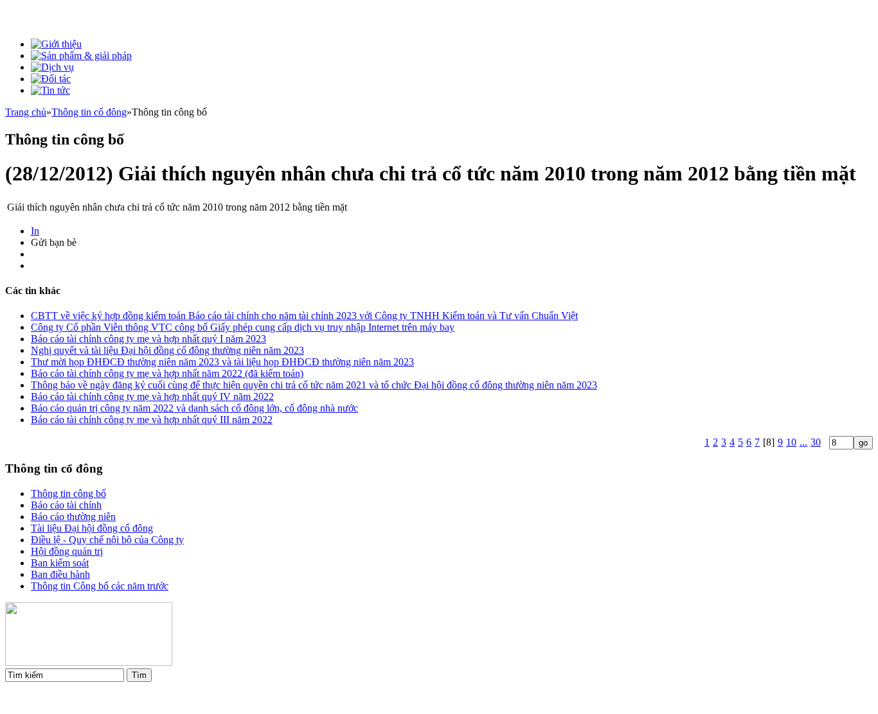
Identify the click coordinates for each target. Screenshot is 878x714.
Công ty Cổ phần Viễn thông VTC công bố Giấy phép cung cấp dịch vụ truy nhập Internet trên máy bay (242, 327)
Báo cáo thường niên (73, 516)
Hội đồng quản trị (67, 551)
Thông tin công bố (68, 493)
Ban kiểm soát (60, 562)
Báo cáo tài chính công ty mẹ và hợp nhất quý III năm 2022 (152, 419)
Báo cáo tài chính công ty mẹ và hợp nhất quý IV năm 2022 (152, 396)
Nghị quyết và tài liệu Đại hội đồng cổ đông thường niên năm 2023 (167, 350)
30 (816, 442)
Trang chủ (25, 112)
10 (791, 442)
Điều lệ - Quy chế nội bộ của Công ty (107, 539)
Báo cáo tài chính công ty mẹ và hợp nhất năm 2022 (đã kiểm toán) (167, 373)
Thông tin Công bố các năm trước (99, 585)
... (803, 442)
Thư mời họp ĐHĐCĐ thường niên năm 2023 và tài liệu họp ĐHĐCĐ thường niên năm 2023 (222, 361)
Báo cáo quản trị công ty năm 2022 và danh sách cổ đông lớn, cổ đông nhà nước (194, 408)
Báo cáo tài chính (66, 505)
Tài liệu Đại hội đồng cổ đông (92, 528)
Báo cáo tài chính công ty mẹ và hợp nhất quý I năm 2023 (148, 338)
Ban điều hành (60, 574)
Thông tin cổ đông (89, 112)
